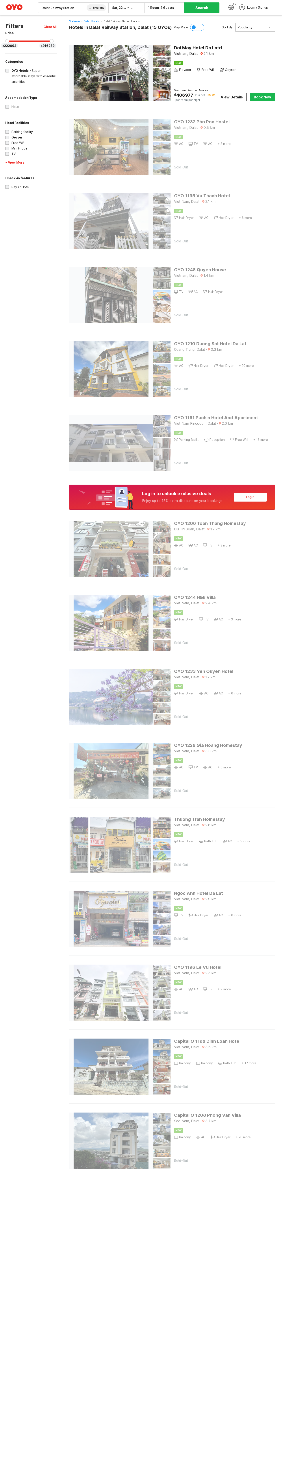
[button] (50, 27)
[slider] (7, 41)
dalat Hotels (92, 21)
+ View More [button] (14, 162)
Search (201, 8)
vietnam (74, 21)
